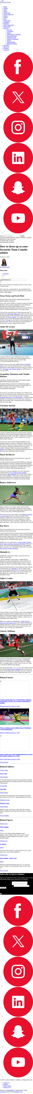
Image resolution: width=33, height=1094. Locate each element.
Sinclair (2, 449)
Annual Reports (11, 42)
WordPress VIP (18, 1092)
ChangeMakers (10, 1090)
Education (6, 23)
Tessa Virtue (3, 773)
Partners (5, 17)
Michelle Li (15, 568)
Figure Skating (4, 777)
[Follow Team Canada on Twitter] (18, 112)
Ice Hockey (3, 844)
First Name (6, 882)
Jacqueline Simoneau (5, 397)
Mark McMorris (12, 474)
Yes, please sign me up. (8, 894)
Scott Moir (3, 789)
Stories (5, 6)
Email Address (6, 886)
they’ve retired (12, 317)
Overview (9, 30)
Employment (6, 26)
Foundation (6, 22)
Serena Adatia (5, 267)
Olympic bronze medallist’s (13, 669)
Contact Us (6, 50)
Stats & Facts (6, 20)
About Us (6, 28)
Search (2, 236)
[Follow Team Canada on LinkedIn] (18, 172)
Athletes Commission (12, 39)
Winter (2, 830)
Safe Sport (6, 45)
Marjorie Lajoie (4, 803)
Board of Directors (12, 36)
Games (5, 11)
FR (2, 0)
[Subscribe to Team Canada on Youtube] (18, 233)
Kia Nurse (22, 544)
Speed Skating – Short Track (8, 858)
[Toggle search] (0, 4)
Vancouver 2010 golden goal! (8, 623)
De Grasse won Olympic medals (11, 369)
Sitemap (5, 1084)
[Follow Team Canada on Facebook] (18, 81)
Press (4, 19)
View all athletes (4, 815)
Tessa (21, 317)
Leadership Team (11, 37)
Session (9, 40)
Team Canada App (8, 14)
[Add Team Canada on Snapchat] (18, 202)
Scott (8, 320)
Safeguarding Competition (14, 34)
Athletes (5, 8)
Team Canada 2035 (8, 25)
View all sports (4, 870)
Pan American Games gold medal (9, 548)
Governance (10, 31)
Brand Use (6, 46)
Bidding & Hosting (12, 43)
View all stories (4, 762)
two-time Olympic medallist (19, 472)
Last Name (5, 884)
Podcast (5, 16)
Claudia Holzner (18, 397)
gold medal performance (13, 314)
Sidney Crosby (25, 621)
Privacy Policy (7, 1086)
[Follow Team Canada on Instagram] (18, 142)
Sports (5, 10)
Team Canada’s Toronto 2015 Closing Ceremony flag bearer (15, 543)
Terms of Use (7, 1087)
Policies (9, 33)
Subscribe (6, 48)
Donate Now (6, 13)
